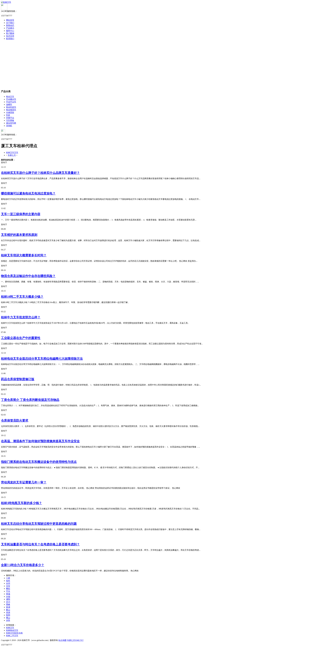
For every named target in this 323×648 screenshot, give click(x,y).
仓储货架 (10, 112)
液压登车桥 (11, 123)
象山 (8, 610)
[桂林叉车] (6, 2)
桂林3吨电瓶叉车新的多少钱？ (21, 503)
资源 (8, 612)
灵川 (8, 602)
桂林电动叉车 (12, 630)
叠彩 (8, 589)
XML (77, 640)
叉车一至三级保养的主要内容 (20, 214)
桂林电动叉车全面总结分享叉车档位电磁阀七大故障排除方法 (42, 358)
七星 (8, 578)
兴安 (8, 586)
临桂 (8, 581)
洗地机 (9, 126)
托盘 (8, 115)
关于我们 (10, 23)
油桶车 (9, 104)
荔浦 (8, 607)
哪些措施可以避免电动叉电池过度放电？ (28, 193)
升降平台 (10, 118)
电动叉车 (10, 97)
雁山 (8, 618)
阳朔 (8, 615)
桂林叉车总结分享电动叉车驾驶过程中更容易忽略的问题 (39, 523)
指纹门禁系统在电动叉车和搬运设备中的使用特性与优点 (39, 461)
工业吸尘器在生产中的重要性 (20, 338)
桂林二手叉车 (12, 636)
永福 (8, 596)
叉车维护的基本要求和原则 (19, 234)
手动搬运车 (11, 99)
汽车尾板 (10, 120)
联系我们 (10, 39)
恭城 (8, 594)
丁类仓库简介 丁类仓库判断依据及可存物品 (30, 399)
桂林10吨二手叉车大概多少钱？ (22, 296)
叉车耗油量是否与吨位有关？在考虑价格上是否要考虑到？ (40, 544)
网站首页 (10, 20)
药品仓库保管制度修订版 (17, 379)
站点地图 (62, 640)
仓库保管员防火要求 (14, 420)
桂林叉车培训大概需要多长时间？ (23, 255)
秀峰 (8, 604)
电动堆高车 (11, 110)
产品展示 (10, 28)
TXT (81, 640)
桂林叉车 (10, 628)
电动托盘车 (11, 107)
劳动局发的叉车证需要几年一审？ (23, 482)
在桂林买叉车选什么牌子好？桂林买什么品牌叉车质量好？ (40, 172)
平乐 (8, 591)
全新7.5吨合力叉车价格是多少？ (22, 565)
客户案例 (10, 33)
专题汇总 (12, 155)
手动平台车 (11, 102)
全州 (8, 583)
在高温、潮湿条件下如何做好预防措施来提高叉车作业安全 (40, 441)
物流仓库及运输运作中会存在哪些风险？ (28, 276)
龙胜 (8, 620)
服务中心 (10, 31)
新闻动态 (10, 25)
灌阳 (8, 599)
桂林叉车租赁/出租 (14, 633)
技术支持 (10, 36)
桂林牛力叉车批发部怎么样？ (20, 317)
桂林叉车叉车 (12, 152)
